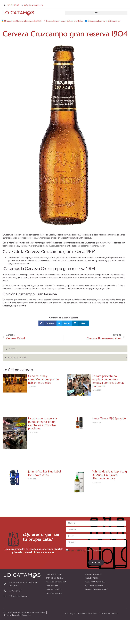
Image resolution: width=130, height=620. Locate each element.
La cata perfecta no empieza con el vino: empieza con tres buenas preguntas (108, 381)
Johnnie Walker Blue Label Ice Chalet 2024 (44, 473)
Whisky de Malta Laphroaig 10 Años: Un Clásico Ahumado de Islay (109, 475)
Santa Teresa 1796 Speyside (109, 418)
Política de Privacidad (93, 550)
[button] (96, 13)
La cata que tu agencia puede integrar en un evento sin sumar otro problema (42, 423)
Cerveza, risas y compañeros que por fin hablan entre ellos (43, 379)
